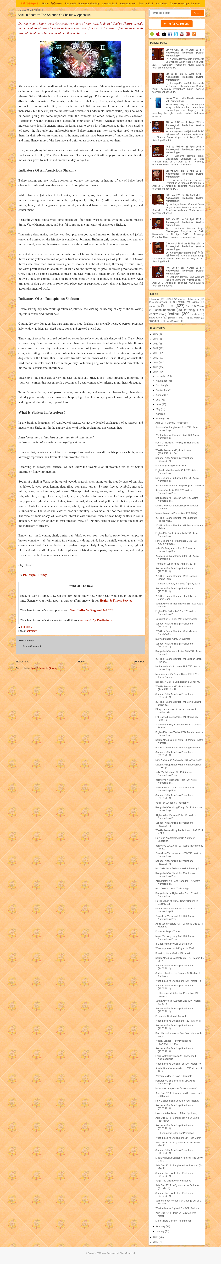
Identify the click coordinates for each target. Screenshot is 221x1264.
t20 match (195, 317)
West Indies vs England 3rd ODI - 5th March (178, 1137)
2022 (156, 334)
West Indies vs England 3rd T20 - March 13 (178, 980)
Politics (195, 302)
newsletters (155, 317)
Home (45, 3)
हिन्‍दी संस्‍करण (56, 3)
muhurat (196, 314)
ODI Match (179, 302)
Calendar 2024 (109, 3)
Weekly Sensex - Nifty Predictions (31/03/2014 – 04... (173, 452)
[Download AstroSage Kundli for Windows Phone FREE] (164, 36)
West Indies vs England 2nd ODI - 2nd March (178, 1208)
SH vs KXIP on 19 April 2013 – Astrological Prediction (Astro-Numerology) (185, 173)
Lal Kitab (195, 3)
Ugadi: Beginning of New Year (171, 465)
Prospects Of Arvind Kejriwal (170, 1016)
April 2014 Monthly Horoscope (171, 422)
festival (173, 314)
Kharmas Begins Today (167, 931)
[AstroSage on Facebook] (170, 36)
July (158, 399)
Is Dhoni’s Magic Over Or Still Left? (173, 943)
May (158, 409)
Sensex (167, 305)
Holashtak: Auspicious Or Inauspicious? (176, 1088)
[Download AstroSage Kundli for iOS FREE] (158, 36)
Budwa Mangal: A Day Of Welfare (172, 638)
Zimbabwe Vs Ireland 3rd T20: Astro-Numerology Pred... (175, 918)
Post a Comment (32, 646)
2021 (156, 339)
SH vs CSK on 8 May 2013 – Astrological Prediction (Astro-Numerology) (185, 125)
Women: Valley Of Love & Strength (173, 1076)
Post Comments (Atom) (44, 668)
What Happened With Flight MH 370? (174, 948)
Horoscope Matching (88, 3)
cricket (153, 314)
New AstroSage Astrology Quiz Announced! (178, 760)
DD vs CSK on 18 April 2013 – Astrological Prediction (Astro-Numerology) (185, 52)
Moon (151, 302)
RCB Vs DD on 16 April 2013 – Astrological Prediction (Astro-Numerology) (185, 222)
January (160, 1231)
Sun (188, 306)
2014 (156, 371)
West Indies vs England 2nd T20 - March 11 (178, 1020)
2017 (156, 357)
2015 (156, 367)
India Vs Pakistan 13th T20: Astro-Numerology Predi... (173, 774)
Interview (154, 299)
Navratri (163, 302)
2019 (156, 348)
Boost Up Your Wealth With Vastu (173, 953)
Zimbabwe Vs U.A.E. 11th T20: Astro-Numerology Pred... (175, 789)
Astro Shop (161, 3)
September (162, 390)
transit (153, 321)
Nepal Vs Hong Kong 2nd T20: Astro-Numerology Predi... (175, 938)
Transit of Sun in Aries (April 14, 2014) (175, 563)
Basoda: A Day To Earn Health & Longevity (177, 681)
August (160, 395)
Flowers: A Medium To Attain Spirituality (176, 1113)
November (162, 380)
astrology (32, 630)
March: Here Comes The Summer (173, 1220)
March (159, 418)
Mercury (194, 299)
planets (171, 318)
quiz (181, 317)
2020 (156, 343)
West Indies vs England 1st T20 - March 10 (178, 1063)
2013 (156, 1237)
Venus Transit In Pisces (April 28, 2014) (176, 513)
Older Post (139, 661)
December (161, 376)
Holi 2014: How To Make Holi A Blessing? (177, 868)
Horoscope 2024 (128, 3)
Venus (200, 306)
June (159, 404)
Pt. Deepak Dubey (35, 574)
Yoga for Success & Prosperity (171, 802)
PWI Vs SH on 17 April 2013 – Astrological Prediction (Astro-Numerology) (185, 270)
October (160, 385)
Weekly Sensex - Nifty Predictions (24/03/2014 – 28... (173, 688)
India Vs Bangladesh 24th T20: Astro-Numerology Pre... (175, 550)
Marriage (182, 299)
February (161, 1226)
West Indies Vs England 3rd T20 (91, 610)
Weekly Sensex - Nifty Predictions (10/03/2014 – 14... (173, 1042)
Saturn (152, 306)
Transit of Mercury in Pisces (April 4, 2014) (177, 583)
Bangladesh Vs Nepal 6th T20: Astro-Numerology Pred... (175, 875)
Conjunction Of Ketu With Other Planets (176, 619)
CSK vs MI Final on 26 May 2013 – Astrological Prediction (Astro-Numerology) (185, 246)
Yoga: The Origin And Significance (173, 1180)
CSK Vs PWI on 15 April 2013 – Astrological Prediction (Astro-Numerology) (185, 198)
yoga (176, 321)
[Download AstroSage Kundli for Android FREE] (152, 36)
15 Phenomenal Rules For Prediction (174, 1133)
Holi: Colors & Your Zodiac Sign (172, 888)
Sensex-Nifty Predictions (96, 620)
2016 (156, 362)
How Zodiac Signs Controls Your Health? (177, 1100)
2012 (156, 1242)
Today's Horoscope (179, 3)
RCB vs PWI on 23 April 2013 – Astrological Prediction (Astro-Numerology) (185, 149)
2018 (156, 353)
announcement (165, 310)
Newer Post (22, 661)
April (158, 413)
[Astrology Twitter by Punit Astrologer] (176, 36)
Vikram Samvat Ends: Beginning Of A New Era (179, 485)
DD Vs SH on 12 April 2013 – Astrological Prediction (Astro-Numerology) (185, 77)
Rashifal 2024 (146, 3)
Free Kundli (70, 3)
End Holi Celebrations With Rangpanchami (177, 747)
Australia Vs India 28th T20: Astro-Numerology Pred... (173, 492)
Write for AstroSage (176, 23)
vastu (168, 321)
